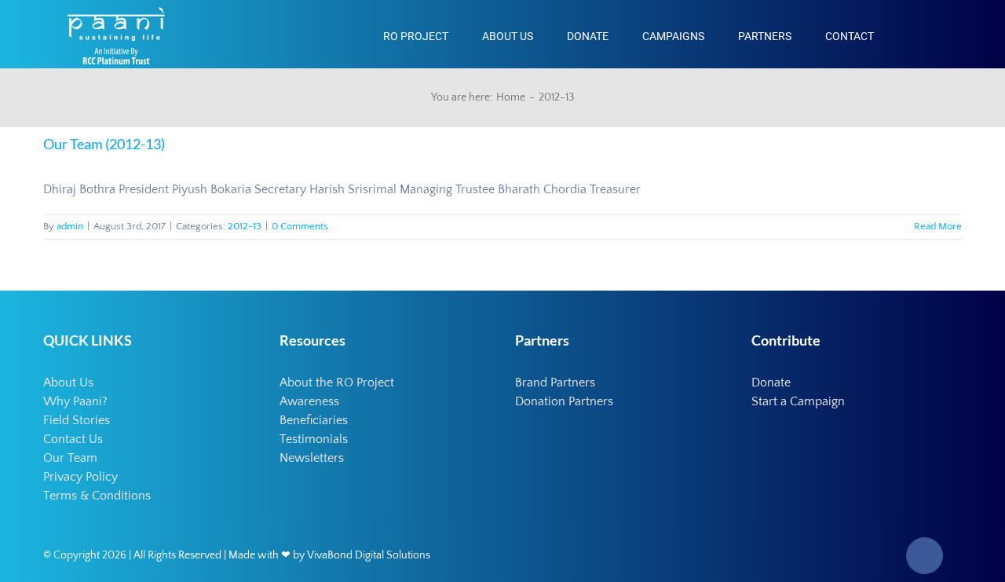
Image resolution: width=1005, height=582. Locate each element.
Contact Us (73, 439)
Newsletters (312, 458)
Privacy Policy (80, 477)
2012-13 (244, 226)
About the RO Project (337, 382)
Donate (771, 382)
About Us (68, 382)
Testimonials (314, 439)
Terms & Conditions (97, 496)
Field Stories (76, 420)
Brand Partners (555, 382)
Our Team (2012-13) (104, 143)
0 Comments (300, 226)
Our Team (70, 458)
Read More (938, 226)
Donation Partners (564, 401)
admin (70, 226)
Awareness (309, 401)
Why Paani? (75, 401)
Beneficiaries (314, 420)
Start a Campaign (798, 401)
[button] (912, 34)
